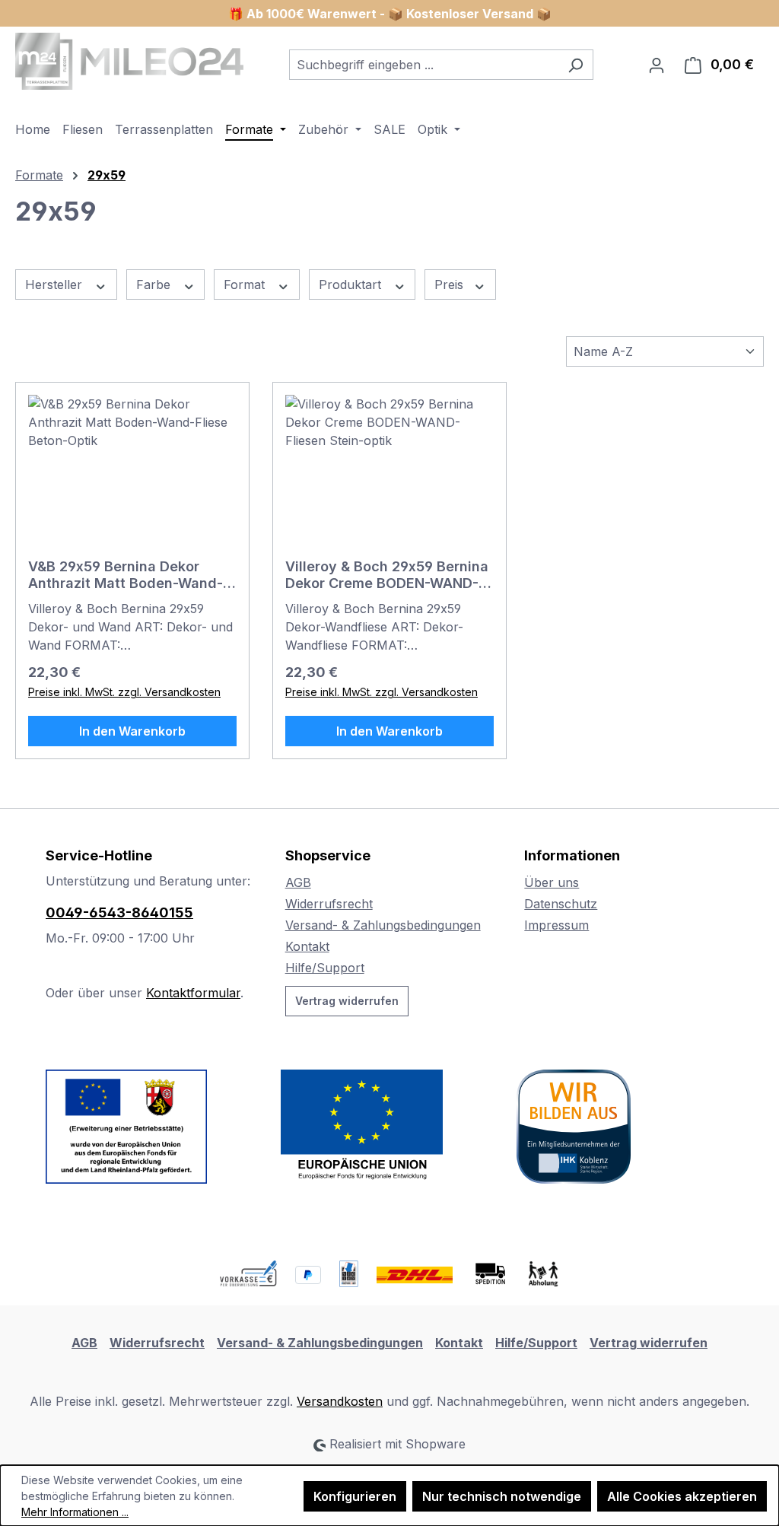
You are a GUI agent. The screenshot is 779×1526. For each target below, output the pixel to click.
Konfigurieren (354, 1496)
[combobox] (423, 64)
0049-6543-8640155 (119, 912)
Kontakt (307, 946)
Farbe (155, 284)
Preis (450, 284)
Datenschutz (560, 903)
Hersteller (55, 284)
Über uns (551, 882)
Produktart (352, 284)
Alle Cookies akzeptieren (682, 1496)
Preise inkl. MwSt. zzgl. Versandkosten (124, 691)
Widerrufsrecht (329, 903)
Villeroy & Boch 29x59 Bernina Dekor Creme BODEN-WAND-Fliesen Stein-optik (386, 575)
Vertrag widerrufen (347, 1000)
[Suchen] (575, 64)
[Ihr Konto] (656, 64)
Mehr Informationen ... (75, 1511)
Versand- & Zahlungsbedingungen (383, 925)
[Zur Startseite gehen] (129, 61)
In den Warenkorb (132, 731)
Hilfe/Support (324, 967)
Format (246, 284)
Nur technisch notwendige (501, 1496)
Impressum (556, 925)
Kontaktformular (193, 992)
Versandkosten (340, 1401)
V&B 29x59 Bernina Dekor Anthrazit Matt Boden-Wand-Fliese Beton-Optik (125, 575)
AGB (298, 882)
